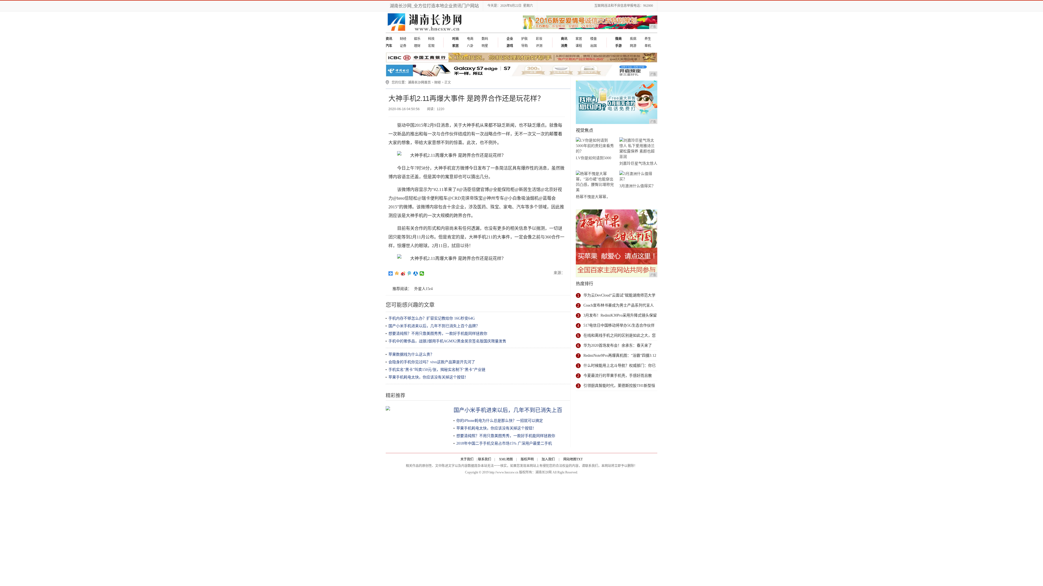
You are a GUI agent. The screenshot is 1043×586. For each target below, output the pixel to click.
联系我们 (484, 459)
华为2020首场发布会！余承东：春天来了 (617, 345)
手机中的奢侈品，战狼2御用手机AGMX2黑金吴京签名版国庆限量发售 (447, 341)
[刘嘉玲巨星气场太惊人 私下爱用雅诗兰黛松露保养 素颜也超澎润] (638, 148)
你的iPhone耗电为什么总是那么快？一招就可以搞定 (499, 421)
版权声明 (527, 459)
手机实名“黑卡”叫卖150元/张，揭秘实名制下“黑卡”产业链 (436, 370)
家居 (579, 39)
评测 (539, 46)
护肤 (524, 39)
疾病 (633, 39)
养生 (648, 39)
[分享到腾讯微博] (409, 273)
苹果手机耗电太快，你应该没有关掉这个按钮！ (428, 377)
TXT (579, 459)
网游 (633, 46)
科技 (431, 39)
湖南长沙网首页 (419, 82)
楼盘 (593, 39)
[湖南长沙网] (424, 31)
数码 (485, 39)
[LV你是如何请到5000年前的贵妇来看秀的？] (595, 145)
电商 (470, 39)
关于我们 (466, 459)
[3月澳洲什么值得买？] (638, 176)
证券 (403, 46)
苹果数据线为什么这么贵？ (411, 354)
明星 (485, 46)
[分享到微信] (422, 273)
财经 (403, 39)
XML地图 (506, 459)
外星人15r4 (423, 289)
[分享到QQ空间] (397, 273)
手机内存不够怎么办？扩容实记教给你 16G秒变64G (431, 318)
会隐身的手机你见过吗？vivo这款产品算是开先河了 (431, 362)
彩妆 (539, 39)
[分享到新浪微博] (403, 273)
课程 (579, 46)
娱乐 (417, 39)
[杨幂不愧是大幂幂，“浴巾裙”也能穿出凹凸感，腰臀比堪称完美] (595, 182)
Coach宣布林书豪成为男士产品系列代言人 (618, 305)
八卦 (470, 46)
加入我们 (548, 459)
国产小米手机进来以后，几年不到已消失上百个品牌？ (434, 326)
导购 (524, 46)
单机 (648, 46)
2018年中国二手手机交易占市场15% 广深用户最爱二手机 (504, 443)
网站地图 (569, 459)
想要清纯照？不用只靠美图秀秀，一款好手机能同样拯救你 (437, 334)
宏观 (431, 46)
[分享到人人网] (415, 273)
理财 (417, 46)
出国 (593, 46)
